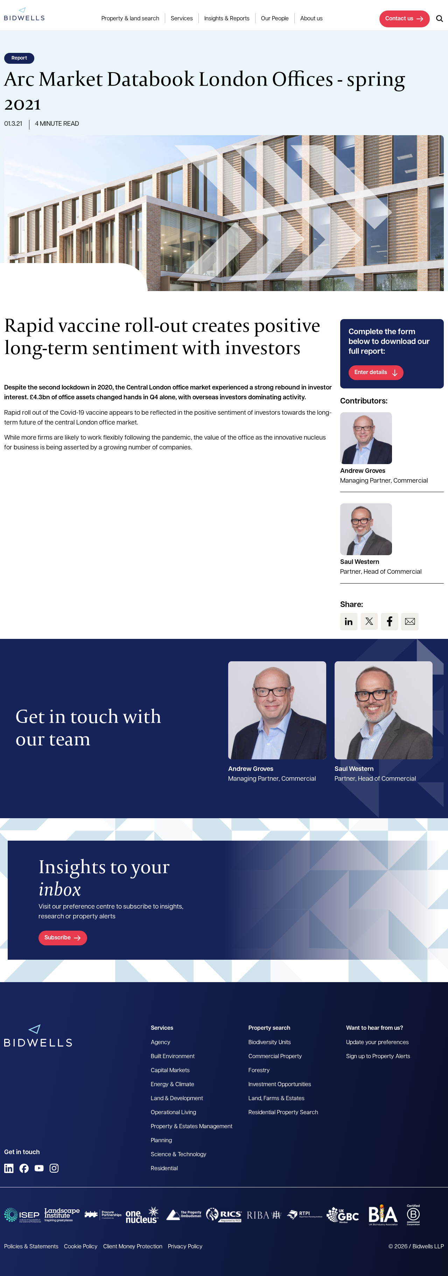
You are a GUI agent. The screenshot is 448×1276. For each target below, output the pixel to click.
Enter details (371, 372)
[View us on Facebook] (389, 621)
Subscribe (57, 938)
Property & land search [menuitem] (130, 19)
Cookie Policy (81, 1247)
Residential (164, 1169)
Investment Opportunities (279, 1085)
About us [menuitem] (311, 19)
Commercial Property (275, 1057)
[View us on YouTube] (39, 1168)
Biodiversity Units (269, 1043)
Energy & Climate (172, 1085)
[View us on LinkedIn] (349, 621)
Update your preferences (377, 1043)
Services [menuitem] (182, 19)
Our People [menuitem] (275, 19)
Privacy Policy (185, 1247)
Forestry (259, 1071)
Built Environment (173, 1057)
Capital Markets (170, 1071)
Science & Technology (178, 1155)
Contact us (399, 19)
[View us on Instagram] (54, 1168)
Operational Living (173, 1113)
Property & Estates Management (191, 1127)
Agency (160, 1043)
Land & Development (177, 1099)
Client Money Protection (132, 1247)
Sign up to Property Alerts (378, 1057)
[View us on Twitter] (369, 621)
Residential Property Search (283, 1113)
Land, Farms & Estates (276, 1099)
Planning (161, 1141)
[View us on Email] (410, 621)
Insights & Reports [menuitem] (227, 19)
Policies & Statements (31, 1247)
